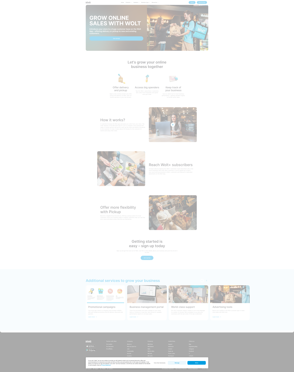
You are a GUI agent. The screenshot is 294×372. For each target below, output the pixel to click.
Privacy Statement (106, 365)
